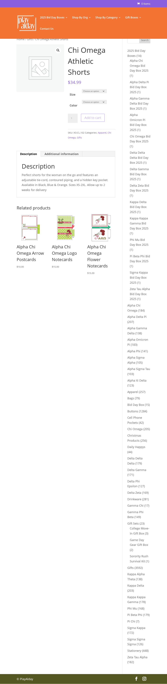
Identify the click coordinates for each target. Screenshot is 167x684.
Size (73, 94)
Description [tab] (28, 154)
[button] (58, 50)
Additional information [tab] (62, 154)
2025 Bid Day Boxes (52, 17)
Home (21, 39)
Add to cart (92, 117)
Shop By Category (106, 17)
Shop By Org (80, 17)
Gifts (30, 39)
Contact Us (46, 29)
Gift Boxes (131, 17)
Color (73, 105)
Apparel (102, 132)
